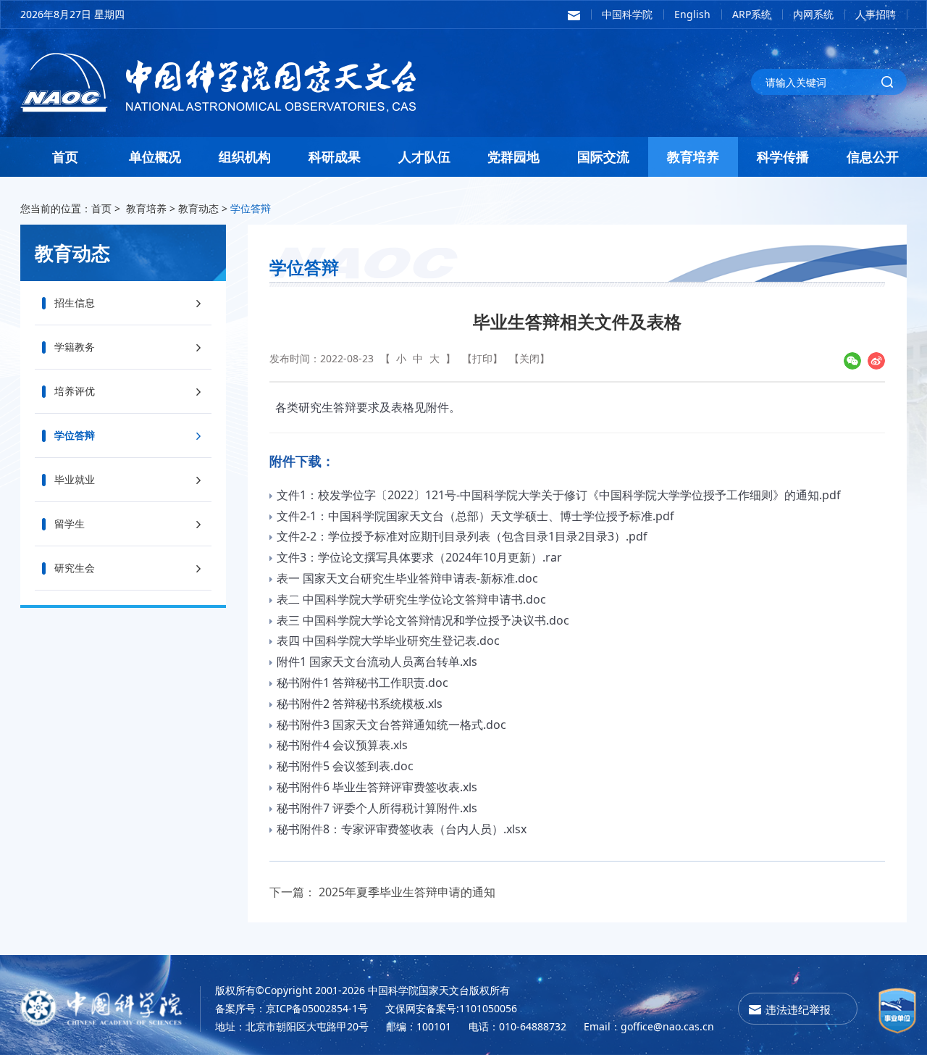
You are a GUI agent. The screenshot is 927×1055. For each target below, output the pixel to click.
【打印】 (482, 358)
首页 (65, 156)
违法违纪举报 (798, 1009)
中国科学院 (627, 14)
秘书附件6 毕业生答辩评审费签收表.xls (377, 787)
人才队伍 (424, 156)
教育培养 (693, 156)
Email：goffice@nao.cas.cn (649, 1026)
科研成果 (335, 156)
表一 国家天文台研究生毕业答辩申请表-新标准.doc (407, 578)
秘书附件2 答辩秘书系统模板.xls (359, 704)
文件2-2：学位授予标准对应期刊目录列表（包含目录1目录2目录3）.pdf (462, 536)
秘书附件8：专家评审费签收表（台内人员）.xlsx (402, 829)
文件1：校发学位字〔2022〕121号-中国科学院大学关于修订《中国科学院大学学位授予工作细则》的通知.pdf (559, 495)
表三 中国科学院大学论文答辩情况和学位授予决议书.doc (423, 620)
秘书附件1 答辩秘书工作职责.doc (362, 683)
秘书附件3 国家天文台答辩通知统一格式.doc (391, 725)
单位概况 (155, 156)
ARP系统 (751, 14)
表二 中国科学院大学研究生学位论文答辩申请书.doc (411, 599)
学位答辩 (250, 208)
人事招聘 (875, 14)
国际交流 (603, 156)
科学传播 (783, 156)
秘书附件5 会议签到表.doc (345, 766)
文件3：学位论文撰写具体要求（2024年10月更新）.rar (419, 557)
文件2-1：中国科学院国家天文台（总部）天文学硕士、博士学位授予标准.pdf (475, 516)
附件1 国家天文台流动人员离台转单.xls (377, 662)
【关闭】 (529, 358)
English (692, 14)
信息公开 (873, 156)
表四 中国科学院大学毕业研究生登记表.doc (388, 641)
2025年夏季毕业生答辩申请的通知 (407, 892)
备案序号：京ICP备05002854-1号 (291, 1008)
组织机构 (245, 156)
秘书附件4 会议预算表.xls (342, 745)
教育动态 (198, 208)
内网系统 (813, 14)
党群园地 (513, 156)
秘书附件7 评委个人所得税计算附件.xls (377, 808)
